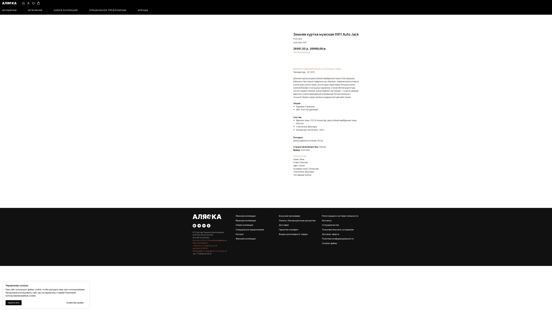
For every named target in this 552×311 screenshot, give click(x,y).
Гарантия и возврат (289, 229)
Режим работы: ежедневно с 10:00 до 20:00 (210, 251)
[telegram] (199, 225)
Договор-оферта (330, 234)
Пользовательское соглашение (338, 229)
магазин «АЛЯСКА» (200, 248)
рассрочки (310, 220)
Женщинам (9, 10)
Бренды (143, 10)
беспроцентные (296, 220)
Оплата (282, 220)
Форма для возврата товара (293, 234)
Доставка (284, 225)
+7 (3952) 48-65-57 (204, 254)
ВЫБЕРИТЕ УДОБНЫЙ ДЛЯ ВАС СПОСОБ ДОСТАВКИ (317, 69)
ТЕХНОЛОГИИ (299, 156)
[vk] (204, 225)
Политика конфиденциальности (338, 238)
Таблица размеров (301, 52)
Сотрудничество (330, 225)
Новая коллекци (244, 225)
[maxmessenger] (194, 225)
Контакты (326, 220)
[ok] (208, 225)
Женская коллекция (246, 216)
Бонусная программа (289, 216)
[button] (23, 3)
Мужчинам (35, 10)
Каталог (240, 234)
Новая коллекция (66, 10)
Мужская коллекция (246, 220)
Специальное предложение (107, 10)
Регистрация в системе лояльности (340, 216)
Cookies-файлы (329, 243)
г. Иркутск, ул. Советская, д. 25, (205, 245)
